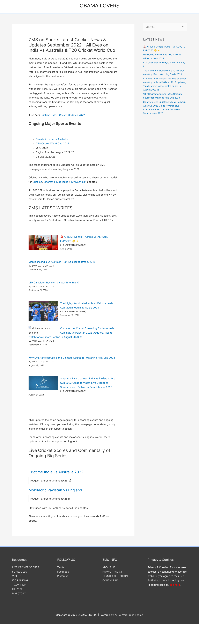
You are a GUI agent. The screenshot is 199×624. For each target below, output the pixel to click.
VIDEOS (16, 576)
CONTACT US (110, 580)
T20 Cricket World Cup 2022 (52, 143)
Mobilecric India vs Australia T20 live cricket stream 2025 (62, 261)
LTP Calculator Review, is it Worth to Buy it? (54, 282)
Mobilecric (62, 181)
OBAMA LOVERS (99, 5)
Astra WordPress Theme (129, 615)
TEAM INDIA (19, 584)
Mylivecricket (78, 181)
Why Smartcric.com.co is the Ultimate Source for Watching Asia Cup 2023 (72, 357)
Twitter (61, 567)
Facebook (63, 571)
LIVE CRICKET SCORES (25, 567)
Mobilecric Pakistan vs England (55, 490)
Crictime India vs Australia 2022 (56, 472)
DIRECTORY (19, 593)
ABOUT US (108, 567)
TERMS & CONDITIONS (115, 576)
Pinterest (62, 576)
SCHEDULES (19, 571)
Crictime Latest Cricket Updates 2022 (63, 115)
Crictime (37, 181)
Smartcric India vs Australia (52, 139)
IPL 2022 (17, 589)
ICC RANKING (20, 580)
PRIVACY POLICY (112, 571)
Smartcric (49, 181)
